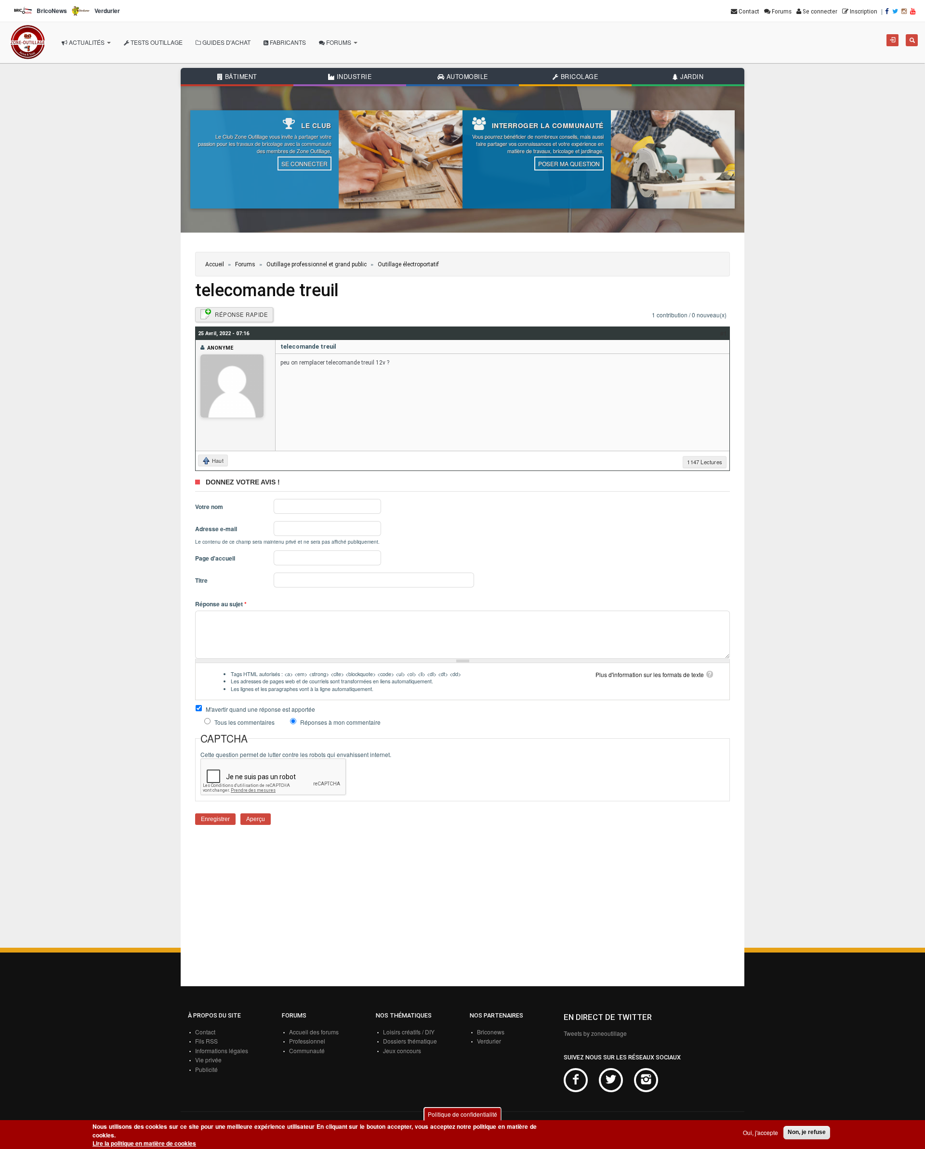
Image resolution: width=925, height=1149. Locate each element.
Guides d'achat (226, 42)
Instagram (646, 1080)
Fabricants (287, 42)
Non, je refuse (807, 1132)
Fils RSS (206, 1041)
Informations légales (221, 1050)
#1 (723, 333)
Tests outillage (156, 42)
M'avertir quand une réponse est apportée (260, 709)
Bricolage (578, 76)
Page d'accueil (215, 558)
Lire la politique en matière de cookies (144, 1143)
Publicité (206, 1069)
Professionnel (307, 1041)
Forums (339, 42)
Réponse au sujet (221, 604)
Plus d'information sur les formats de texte (649, 674)
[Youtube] (913, 11)
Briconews (490, 1032)
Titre (201, 580)
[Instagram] (904, 11)
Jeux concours (402, 1050)
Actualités (86, 42)
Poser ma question (569, 163)
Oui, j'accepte (760, 1132)
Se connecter (304, 163)
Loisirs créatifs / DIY (409, 1032)
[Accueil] (28, 43)
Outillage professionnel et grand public (316, 264)
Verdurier (489, 1041)
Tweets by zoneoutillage (595, 1033)
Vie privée (208, 1060)
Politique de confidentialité (462, 1114)
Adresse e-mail (216, 529)
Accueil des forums (314, 1032)
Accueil (214, 264)
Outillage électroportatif (408, 264)
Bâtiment (240, 76)
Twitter (611, 1080)
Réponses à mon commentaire (340, 722)
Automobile (466, 76)
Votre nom (209, 507)
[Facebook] (887, 11)
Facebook (576, 1080)
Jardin (691, 76)
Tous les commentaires (245, 722)
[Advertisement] (462, 911)
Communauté (307, 1050)
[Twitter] (895, 11)
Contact (205, 1032)
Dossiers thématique (410, 1041)
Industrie (352, 76)
